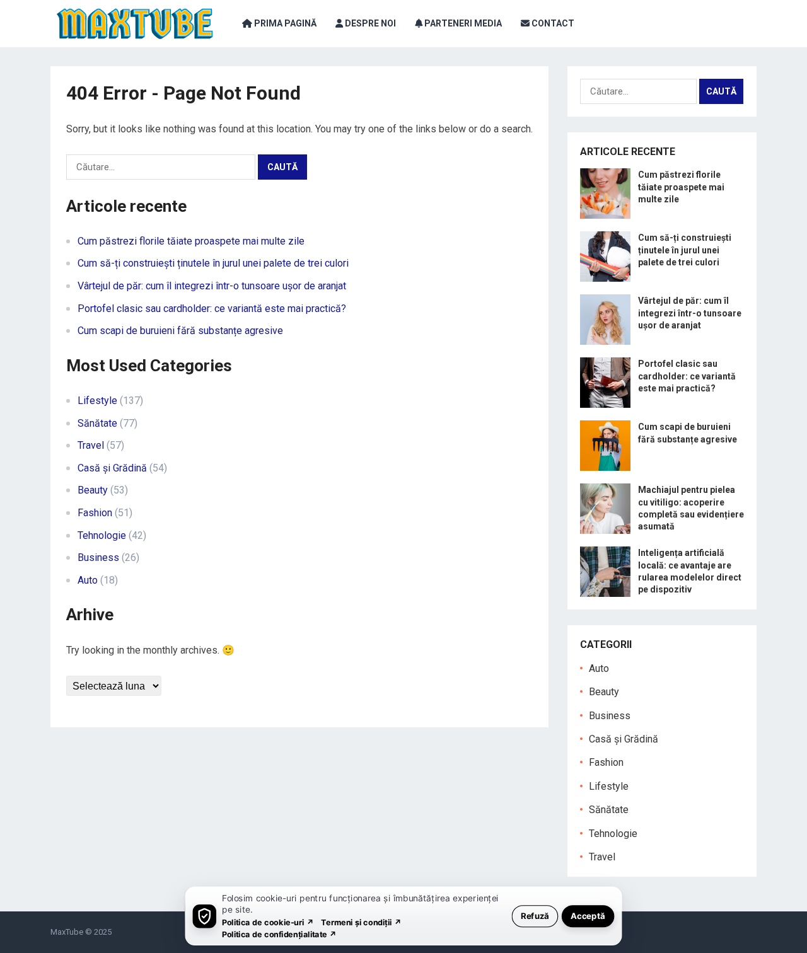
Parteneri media (462, 23)
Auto (88, 580)
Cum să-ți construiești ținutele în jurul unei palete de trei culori (213, 263)
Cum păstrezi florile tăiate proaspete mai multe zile (191, 241)
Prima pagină (284, 23)
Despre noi (369, 23)
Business (98, 557)
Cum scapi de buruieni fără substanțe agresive (180, 331)
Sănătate (97, 423)
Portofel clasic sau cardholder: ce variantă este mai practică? (212, 309)
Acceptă (588, 915)
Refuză (535, 915)
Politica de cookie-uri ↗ (268, 922)
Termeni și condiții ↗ (361, 922)
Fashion (95, 513)
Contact (552, 23)
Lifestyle (97, 401)
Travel (91, 445)
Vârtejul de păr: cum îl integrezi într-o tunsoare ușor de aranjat (212, 286)
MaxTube (66, 932)
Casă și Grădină (112, 468)
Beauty (93, 490)
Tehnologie (102, 535)
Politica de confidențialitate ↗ (279, 934)
